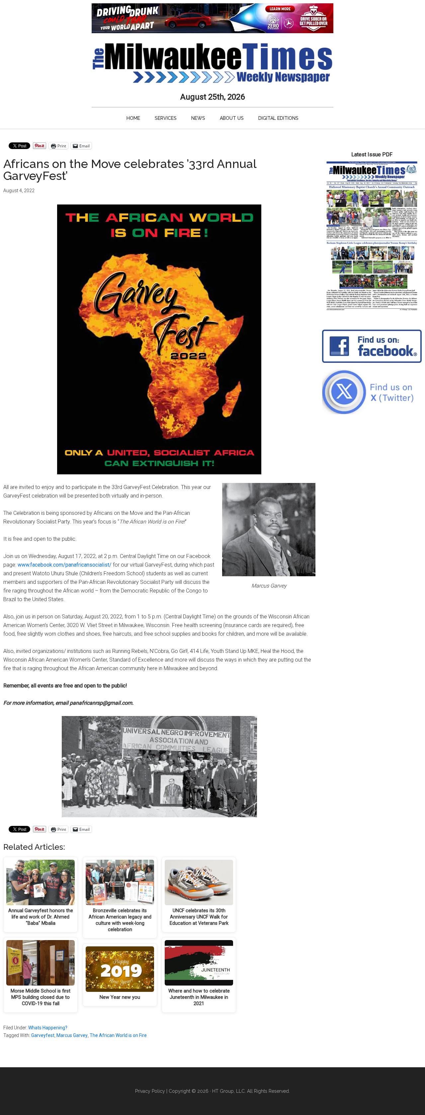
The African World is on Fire (118, 1035)
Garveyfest (42, 1035)
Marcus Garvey (72, 1035)
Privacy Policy (150, 1091)
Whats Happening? (47, 1027)
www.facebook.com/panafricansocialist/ (65, 565)
